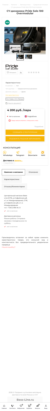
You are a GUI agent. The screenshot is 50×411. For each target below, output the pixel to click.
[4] (36, 72)
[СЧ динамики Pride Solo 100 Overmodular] (20, 57)
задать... (18, 160)
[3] (34, 72)
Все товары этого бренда (14, 99)
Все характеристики (12, 95)
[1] (29, 72)
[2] (31, 72)
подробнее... (9, 163)
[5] (39, 72)
